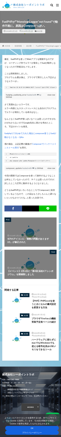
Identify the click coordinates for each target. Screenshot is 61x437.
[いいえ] (57, 425)
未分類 (39, 31)
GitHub (9, 97)
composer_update (14, 168)
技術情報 (18, 46)
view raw (51, 95)
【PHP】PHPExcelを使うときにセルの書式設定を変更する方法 (44, 304)
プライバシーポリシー (32, 432)
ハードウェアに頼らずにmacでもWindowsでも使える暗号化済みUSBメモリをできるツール (44, 344)
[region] (30, 87)
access (30, 407)
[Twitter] (30, 208)
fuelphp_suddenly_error (16, 95)
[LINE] (48, 208)
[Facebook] (13, 208)
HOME (7, 46)
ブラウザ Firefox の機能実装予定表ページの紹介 (44, 320)
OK (32, 428)
